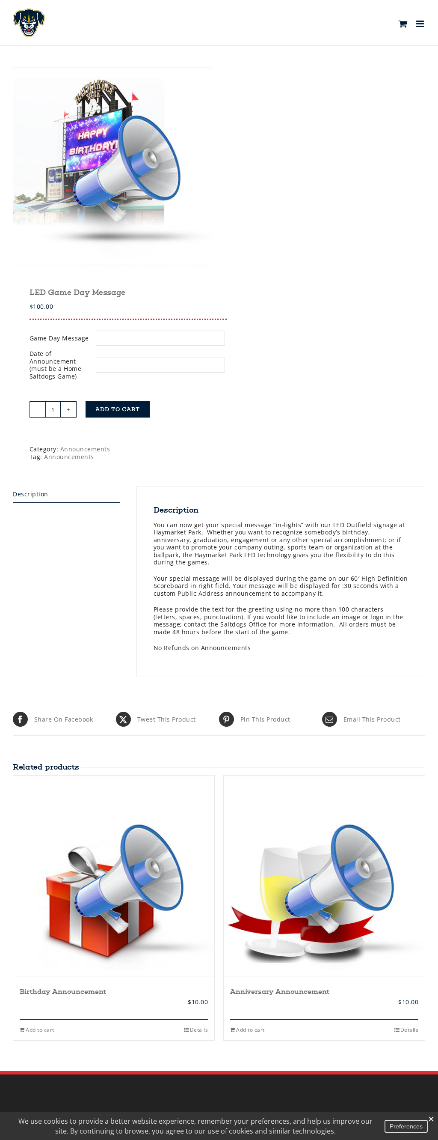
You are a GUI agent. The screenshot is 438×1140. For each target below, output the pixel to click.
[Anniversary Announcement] (324, 876)
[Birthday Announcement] (113, 876)
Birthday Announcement (63, 992)
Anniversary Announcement (279, 992)
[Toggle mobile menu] (421, 23)
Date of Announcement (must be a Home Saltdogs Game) (56, 365)
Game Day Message (59, 338)
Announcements (85, 449)
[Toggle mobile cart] (403, 23)
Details (199, 1029)
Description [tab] (30, 494)
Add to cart (117, 409)
